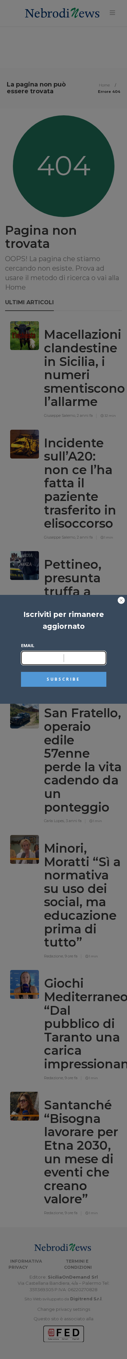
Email (27, 645)
